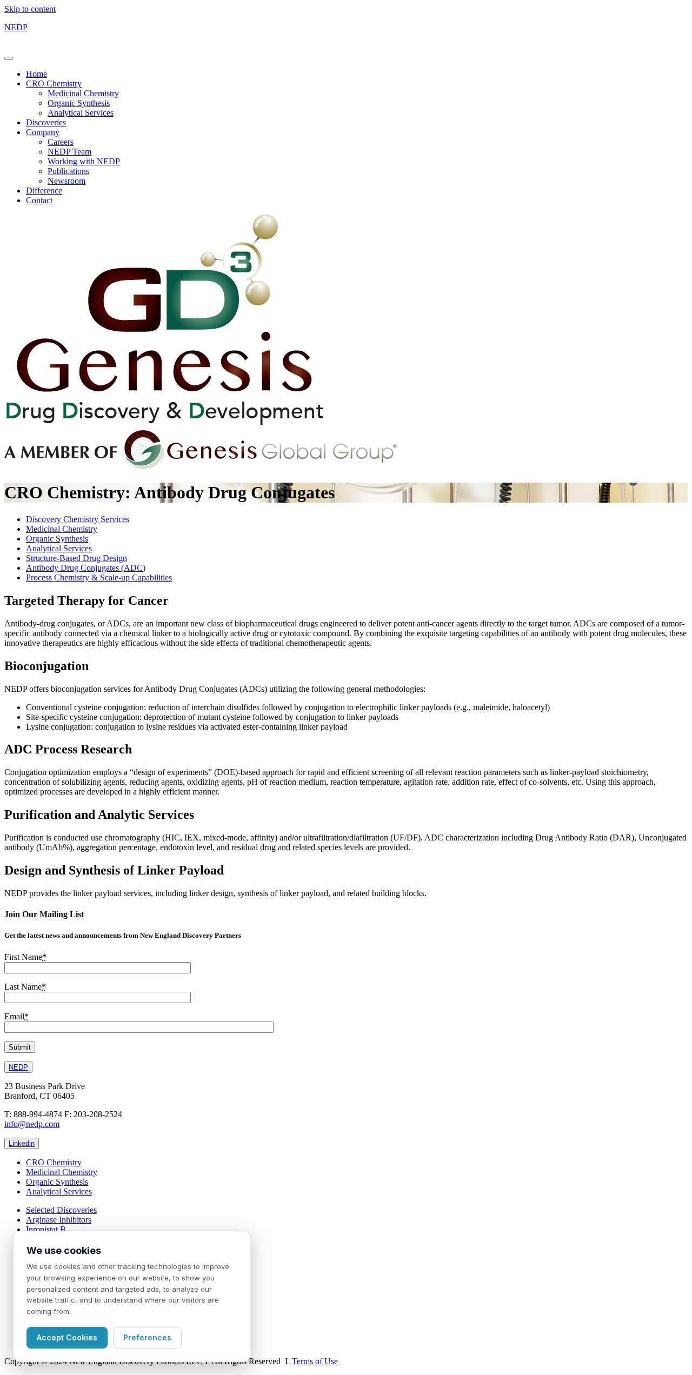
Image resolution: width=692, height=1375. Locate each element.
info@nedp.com (31, 1124)
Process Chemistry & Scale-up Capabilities (99, 577)
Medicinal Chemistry (83, 93)
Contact (39, 200)
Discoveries (46, 122)
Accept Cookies (67, 1337)
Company (42, 132)
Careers (61, 141)
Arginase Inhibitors (58, 1219)
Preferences (147, 1337)
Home (36, 73)
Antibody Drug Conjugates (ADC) (85, 567)
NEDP (16, 27)
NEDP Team (69, 151)
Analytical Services (81, 112)
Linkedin (22, 1143)
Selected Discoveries (61, 1209)
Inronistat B (46, 1229)
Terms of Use (315, 1361)
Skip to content (30, 9)
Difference (44, 190)
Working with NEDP (84, 161)
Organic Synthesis (79, 103)
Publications (68, 171)
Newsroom (66, 180)
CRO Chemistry (54, 83)
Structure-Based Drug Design (76, 558)
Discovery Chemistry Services (77, 519)
